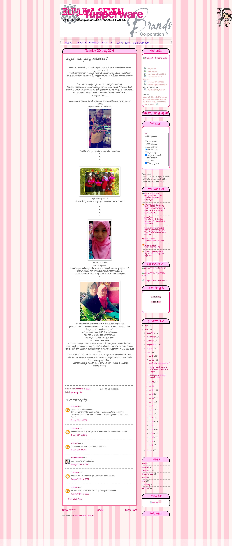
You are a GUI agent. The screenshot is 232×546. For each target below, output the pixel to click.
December (151, 333)
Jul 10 (151, 417)
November (151, 337)
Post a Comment (75, 499)
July (149, 352)
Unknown (75, 406)
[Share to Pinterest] (117, 389)
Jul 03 (151, 437)
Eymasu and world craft (154, 251)
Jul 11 (151, 414)
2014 (147, 329)
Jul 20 (151, 398)
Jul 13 (151, 410)
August (150, 348)
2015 (147, 325)
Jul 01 (151, 445)
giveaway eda (76, 392)
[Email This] (106, 389)
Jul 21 (151, 394)
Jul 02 (151, 441)
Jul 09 (151, 421)
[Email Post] (101, 389)
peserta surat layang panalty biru (157, 376)
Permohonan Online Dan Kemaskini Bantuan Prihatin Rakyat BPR (155, 221)
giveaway (145, 470)
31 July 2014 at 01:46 (79, 435)
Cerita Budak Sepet (152, 193)
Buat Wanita (150, 238)
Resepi (144, 463)
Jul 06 (151, 429)
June (149, 450)
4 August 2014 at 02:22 (80, 494)
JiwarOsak (149, 217)
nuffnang (146, 484)
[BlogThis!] (109, 389)
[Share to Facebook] (114, 389)
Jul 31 (151, 356)
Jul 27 (151, 382)
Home (68, 43)
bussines (145, 467)
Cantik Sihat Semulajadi (154, 228)
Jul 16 (151, 406)
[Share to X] (112, 389)
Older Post (131, 510)
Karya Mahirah (77, 457)
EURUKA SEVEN (92, 11)
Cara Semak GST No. (152, 247)
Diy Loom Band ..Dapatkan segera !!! (154, 254)
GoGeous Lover (150, 245)
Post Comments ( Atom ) (83, 515)
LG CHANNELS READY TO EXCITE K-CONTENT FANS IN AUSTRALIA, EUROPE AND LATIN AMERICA (155, 209)
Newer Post (69, 510)
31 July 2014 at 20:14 (79, 450)
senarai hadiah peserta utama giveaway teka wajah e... (158, 369)
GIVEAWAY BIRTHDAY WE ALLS (94, 43)
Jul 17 (151, 402)
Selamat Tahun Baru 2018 (154, 241)
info (143, 481)
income (145, 477)
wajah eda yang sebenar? (159, 363)
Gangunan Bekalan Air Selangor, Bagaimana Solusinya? (153, 197)
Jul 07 (151, 425)
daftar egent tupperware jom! (133, 43)
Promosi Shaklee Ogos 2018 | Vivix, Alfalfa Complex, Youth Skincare (155, 232)
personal (145, 488)
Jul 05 (151, 433)
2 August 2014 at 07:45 (80, 464)
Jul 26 (152, 386)
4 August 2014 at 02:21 (80, 479)
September (152, 344)
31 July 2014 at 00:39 (79, 420)
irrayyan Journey (152, 204)
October (150, 341)
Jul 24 (152, 390)
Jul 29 (152, 360)
